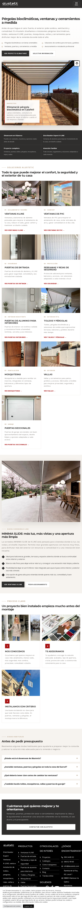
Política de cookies (41, 902)
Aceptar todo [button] (28, 906)
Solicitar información (43, 53)
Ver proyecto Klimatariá (15, 53)
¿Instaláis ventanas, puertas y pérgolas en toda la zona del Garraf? (35, 767)
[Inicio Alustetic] (10, 4)
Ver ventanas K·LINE (13, 584)
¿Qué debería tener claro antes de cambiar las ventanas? (31, 775)
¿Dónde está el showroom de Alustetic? (22, 758)
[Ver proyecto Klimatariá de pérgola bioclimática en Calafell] (40, 92)
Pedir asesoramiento (37, 584)
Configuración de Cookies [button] (12, 906)
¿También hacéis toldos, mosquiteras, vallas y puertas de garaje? (34, 784)
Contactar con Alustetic (41, 827)
